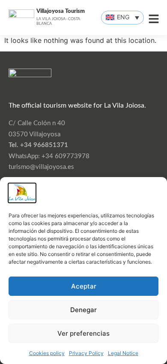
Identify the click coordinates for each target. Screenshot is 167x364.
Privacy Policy (86, 353)
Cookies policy (47, 353)
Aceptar (83, 286)
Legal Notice (123, 353)
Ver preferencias (83, 333)
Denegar (83, 310)
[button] (122, 17)
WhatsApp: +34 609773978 (49, 156)
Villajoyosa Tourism (60, 11)
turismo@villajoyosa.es (41, 167)
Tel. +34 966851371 (38, 145)
